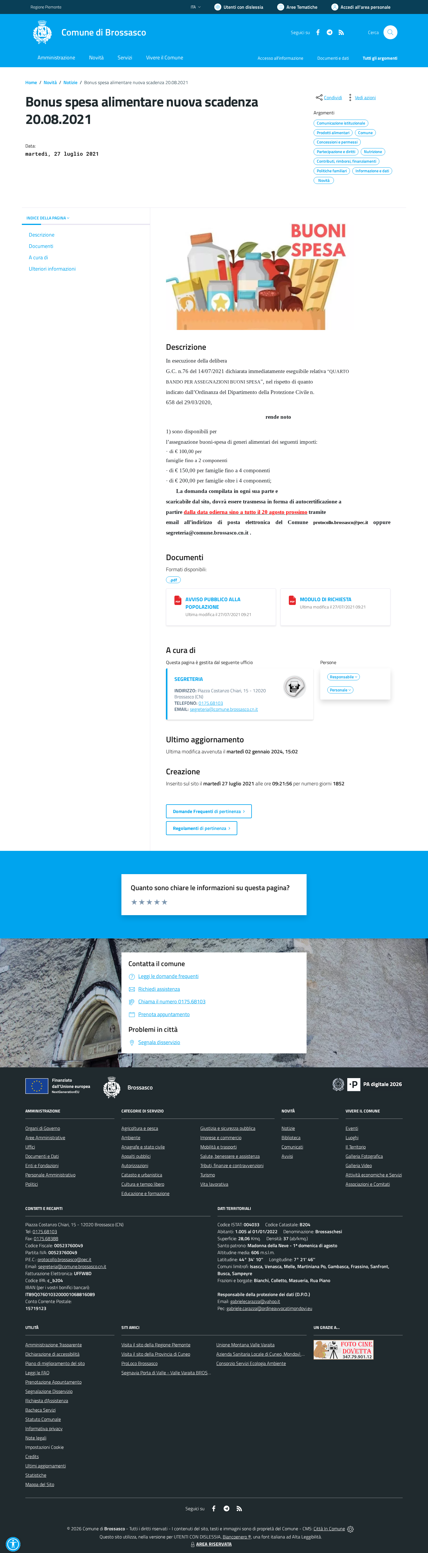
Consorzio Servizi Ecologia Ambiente (251, 1363)
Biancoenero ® (237, 1536)
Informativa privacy (44, 1428)
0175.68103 (211, 703)
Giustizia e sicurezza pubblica (227, 1128)
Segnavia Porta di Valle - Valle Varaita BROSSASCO (171, 1372)
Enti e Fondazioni (42, 1165)
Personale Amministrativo (50, 1174)
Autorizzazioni (134, 1165)
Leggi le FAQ (37, 1372)
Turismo (207, 1174)
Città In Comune (329, 1528)
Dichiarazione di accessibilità (52, 1353)
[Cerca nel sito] (390, 32)
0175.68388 (46, 1238)
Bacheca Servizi (40, 1409)
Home (31, 82)
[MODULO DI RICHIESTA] (292, 600)
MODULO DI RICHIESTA (325, 599)
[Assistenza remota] (350, 1528)
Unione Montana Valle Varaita (245, 1344)
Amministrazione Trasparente (53, 1344)
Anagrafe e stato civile (143, 1146)
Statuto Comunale (43, 1419)
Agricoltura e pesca (139, 1128)
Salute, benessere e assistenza (230, 1156)
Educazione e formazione (145, 1193)
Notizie (70, 82)
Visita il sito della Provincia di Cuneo (155, 1353)
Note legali (35, 1437)
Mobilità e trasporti (218, 1146)
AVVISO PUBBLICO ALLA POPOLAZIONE (212, 603)
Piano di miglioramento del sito (55, 1363)
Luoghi (352, 1137)
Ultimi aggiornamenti (45, 1465)
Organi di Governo (42, 1128)
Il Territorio (356, 1146)
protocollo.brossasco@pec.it (64, 1259)
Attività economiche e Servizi (374, 1174)
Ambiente (130, 1137)
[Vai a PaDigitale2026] (367, 1084)
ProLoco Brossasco (139, 1363)
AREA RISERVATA (214, 1543)
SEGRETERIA (188, 679)
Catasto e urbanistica (141, 1174)
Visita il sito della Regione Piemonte (155, 1344)
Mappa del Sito (39, 1484)
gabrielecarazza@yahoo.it (255, 1301)
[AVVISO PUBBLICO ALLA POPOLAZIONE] (178, 600)
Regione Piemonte (46, 7)
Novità (50, 82)
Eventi (352, 1128)
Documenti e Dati (42, 1156)
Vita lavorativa (214, 1184)
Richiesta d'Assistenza (46, 1400)
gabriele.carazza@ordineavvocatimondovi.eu (269, 1308)
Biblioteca (291, 1137)
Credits (32, 1456)
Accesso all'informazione (280, 58)
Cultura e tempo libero (142, 1184)
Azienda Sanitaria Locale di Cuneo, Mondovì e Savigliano (270, 1353)
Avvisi (287, 1156)
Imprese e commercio (220, 1137)
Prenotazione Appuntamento (53, 1381)
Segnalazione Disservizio (48, 1391)
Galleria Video (359, 1165)
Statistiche (35, 1475)
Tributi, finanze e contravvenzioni (231, 1165)
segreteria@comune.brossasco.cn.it (224, 709)
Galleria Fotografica (364, 1156)
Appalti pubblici (136, 1156)
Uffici (30, 1146)
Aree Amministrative (45, 1137)
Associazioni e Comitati (368, 1184)
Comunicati (292, 1146)
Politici (31, 1184)
